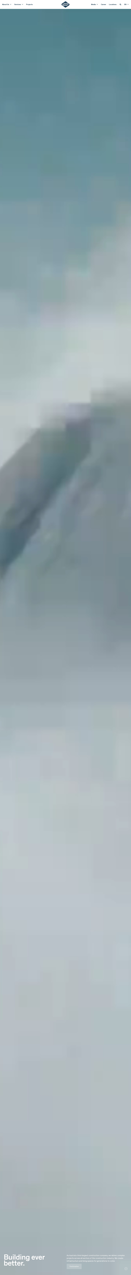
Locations (112, 4)
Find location (74, 1266)
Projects (29, 4)
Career (103, 4)
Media (93, 4)
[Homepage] (66, 4)
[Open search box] (120, 4)
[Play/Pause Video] (126, 1269)
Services (17, 4)
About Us (5, 4)
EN (125, 4)
